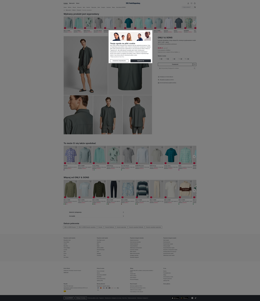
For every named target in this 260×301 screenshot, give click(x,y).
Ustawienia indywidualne (119, 60)
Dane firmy (121, 56)
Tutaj (115, 55)
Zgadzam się (140, 60)
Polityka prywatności (114, 56)
